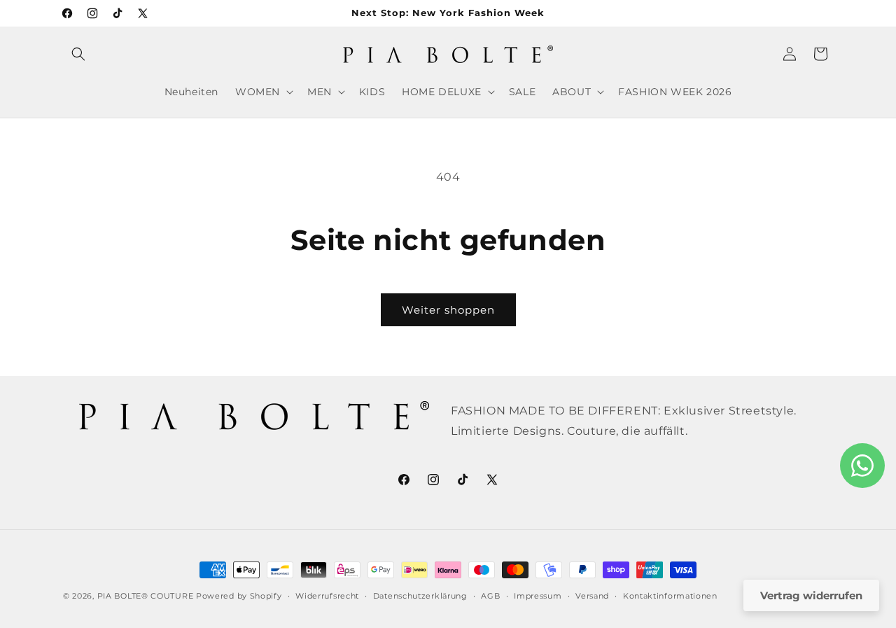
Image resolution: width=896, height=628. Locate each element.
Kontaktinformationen (670, 595)
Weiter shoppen (448, 309)
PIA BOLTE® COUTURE (145, 596)
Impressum (537, 595)
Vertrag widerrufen (811, 595)
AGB (490, 595)
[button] (78, 54)
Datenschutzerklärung (420, 595)
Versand (592, 595)
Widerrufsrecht (327, 595)
